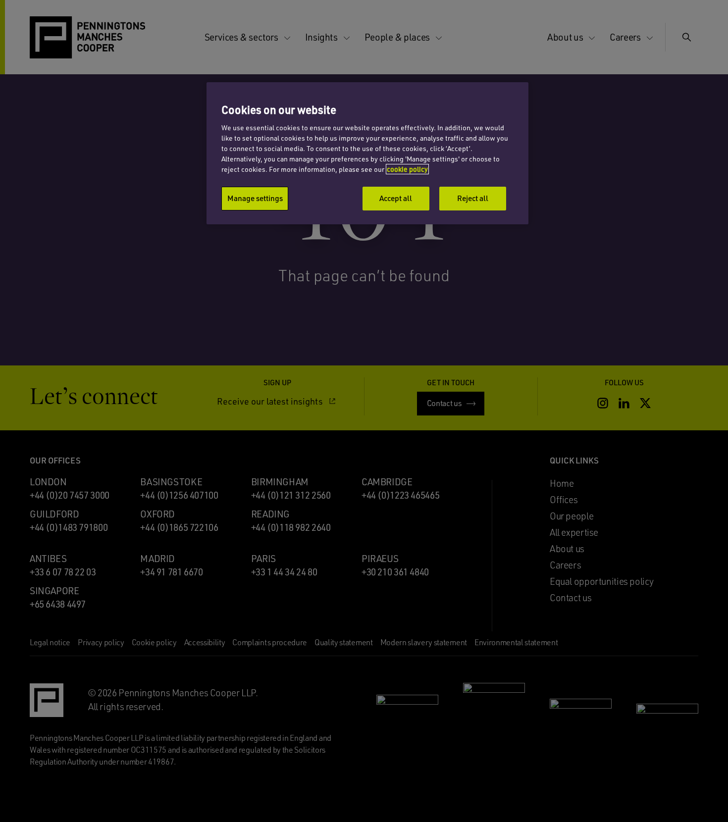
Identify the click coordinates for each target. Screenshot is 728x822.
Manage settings (255, 198)
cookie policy (407, 169)
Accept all (395, 198)
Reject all (472, 198)
